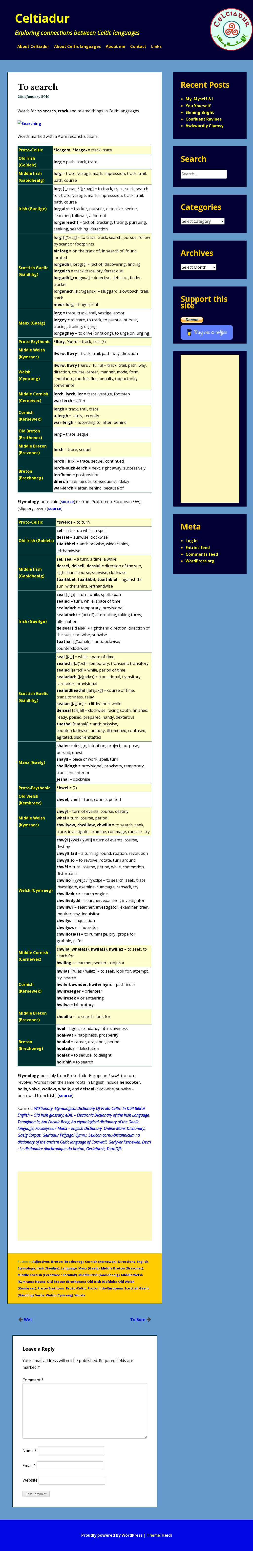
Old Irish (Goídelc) (102, 1281)
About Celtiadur (33, 46)
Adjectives (41, 1261)
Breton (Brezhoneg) (67, 1261)
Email (29, 1465)
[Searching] (29, 123)
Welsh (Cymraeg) (59, 1295)
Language (69, 1268)
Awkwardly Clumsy (204, 125)
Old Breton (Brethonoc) (66, 1281)
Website (30, 1480)
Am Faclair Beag (55, 1121)
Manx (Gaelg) (89, 1268)
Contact (138, 46)
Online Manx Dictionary (124, 1128)
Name (29, 1450)
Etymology (26, 1268)
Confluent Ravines (204, 119)
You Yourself (198, 105)
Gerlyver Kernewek (124, 1142)
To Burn (138, 1319)
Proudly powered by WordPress (112, 1535)
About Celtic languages (77, 46)
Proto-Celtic (76, 1288)
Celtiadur (42, 18)
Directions (126, 1261)
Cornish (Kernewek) (100, 1261)
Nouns (40, 1281)
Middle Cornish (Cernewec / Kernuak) (47, 1275)
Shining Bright (200, 112)
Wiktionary (43, 1108)
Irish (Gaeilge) (48, 1268)
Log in (192, 540)
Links (156, 46)
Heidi (167, 1535)
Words (79, 1295)
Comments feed (202, 554)
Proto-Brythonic (51, 1288)
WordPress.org (200, 561)
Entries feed (198, 547)
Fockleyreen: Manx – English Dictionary (68, 1128)
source (67, 501)
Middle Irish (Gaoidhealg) (99, 1275)
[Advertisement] (85, 1206)
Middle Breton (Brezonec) (122, 1268)
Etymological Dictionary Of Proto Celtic (88, 1108)
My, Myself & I (199, 99)
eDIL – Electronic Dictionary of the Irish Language (107, 1115)
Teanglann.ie (29, 1121)
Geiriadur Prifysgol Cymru (64, 1135)
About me (115, 46)
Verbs (39, 1295)
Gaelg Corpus (29, 1135)
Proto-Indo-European (105, 1288)
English (142, 1261)
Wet (28, 1319)
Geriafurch (95, 1148)
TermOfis (114, 1148)
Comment (33, 1380)
